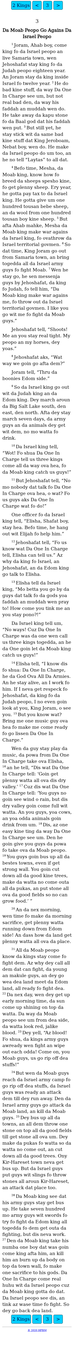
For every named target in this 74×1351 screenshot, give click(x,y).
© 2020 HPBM (37, 1330)
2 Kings (21, 5)
